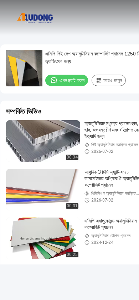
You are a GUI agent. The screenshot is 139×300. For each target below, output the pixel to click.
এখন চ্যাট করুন (72, 80)
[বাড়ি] (35, 18)
